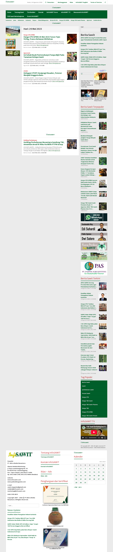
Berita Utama (28, 47)
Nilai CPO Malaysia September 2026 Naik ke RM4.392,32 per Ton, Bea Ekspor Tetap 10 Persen (22, 537)
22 (76, 479)
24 (85, 479)
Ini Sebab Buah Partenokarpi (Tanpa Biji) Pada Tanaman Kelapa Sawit (44, 56)
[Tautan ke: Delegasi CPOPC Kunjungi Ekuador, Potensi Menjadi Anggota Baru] (72, 75)
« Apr (76, 487)
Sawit (84, 386)
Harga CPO (85, 397)
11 (90, 472)
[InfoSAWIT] (10, 1)
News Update (14, 510)
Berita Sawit (86, 382)
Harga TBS (85, 408)
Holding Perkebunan (30, 140)
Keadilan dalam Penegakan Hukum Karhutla (22, 514)
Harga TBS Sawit (87, 401)
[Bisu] (102, 438)
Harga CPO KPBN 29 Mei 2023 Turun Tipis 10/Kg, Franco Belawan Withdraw (42, 38)
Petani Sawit (86, 393)
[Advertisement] (50, 100)
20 (98, 475)
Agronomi (27, 53)
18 (90, 475)
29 (76, 482)
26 (94, 479)
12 (94, 472)
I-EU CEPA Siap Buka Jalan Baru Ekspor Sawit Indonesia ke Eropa (22, 531)
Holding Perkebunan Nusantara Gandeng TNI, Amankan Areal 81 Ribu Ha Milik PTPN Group (44, 143)
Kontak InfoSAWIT (47, 466)
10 (85, 472)
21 (103, 475)
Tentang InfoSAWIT (47, 457)
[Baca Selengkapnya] (42, 45)
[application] (94, 432)
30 (81, 482)
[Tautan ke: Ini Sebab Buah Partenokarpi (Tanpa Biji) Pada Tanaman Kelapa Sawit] (72, 57)
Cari (82, 27)
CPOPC (26, 71)
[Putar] (83, 438)
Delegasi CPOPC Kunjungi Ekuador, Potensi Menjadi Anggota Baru (43, 74)
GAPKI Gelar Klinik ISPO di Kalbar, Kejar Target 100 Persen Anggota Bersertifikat (93, 59)
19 (94, 475)
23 (81, 479)
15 (76, 475)
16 (81, 475)
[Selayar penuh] (105, 438)
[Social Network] (105, 2)
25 (90, 479)
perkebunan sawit (88, 390)
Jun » (80, 487)
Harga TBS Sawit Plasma (90, 404)
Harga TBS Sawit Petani (89, 416)
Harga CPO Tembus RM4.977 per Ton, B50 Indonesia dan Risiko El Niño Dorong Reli (93, 51)
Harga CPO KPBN (29, 35)
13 (98, 472)
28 (103, 479)
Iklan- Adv (44, 476)
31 (85, 482)
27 (98, 479)
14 (103, 472)
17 (85, 475)
